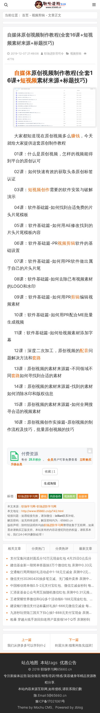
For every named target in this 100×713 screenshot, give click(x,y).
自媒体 (22, 72)
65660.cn (64, 669)
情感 (59, 676)
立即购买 (86, 459)
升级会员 (16, 464)
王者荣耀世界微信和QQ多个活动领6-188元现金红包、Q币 (53, 599)
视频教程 (69, 496)
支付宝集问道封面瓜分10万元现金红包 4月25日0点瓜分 (50, 558)
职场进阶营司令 (54, 53)
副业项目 (34, 676)
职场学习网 (49, 669)
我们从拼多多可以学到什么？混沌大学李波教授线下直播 (26, 645)
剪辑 (75, 297)
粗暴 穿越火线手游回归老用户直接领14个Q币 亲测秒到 (50, 619)
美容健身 (70, 676)
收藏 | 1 (50, 471)
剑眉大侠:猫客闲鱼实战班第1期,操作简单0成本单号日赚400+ (74, 645)
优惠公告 (68, 662)
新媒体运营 (18, 676)
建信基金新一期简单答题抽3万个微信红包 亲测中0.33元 (51, 565)
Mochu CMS (43, 707)
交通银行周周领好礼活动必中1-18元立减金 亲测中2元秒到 (52, 572)
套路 (36, 357)
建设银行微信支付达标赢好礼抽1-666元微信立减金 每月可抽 (54, 606)
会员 (50, 459)
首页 (25, 15)
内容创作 (55, 496)
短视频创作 (39, 189)
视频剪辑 (38, 15)
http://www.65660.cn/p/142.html (42, 511)
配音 (84, 350)
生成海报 (50, 483)
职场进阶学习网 (28, 496)
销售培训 (48, 676)
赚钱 (75, 135)
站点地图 (29, 662)
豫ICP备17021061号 (50, 701)
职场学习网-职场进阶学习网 (50, 4)
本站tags (48, 662)
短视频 (28, 80)
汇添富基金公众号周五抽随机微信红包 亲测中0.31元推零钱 (53, 592)
